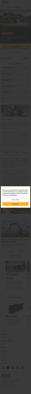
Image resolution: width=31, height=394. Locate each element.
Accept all (15, 204)
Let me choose (15, 199)
